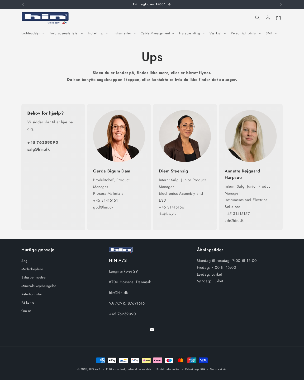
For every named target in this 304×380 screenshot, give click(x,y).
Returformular (31, 294)
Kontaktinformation (168, 369)
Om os (26, 310)
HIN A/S (94, 369)
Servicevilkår (218, 369)
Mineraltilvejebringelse (38, 285)
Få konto (27, 302)
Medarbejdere (32, 269)
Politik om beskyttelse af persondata (129, 369)
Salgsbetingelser (34, 277)
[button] (33, 33)
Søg (24, 260)
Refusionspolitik (195, 369)
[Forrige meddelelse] (23, 4)
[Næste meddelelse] (281, 4)
